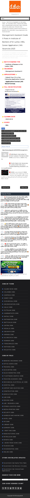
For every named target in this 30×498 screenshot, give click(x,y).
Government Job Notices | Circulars (15, 466)
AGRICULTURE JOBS (10, 394)
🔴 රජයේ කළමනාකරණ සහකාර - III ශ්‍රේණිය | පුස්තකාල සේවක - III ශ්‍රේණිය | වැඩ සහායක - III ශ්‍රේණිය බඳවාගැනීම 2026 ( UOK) (14, 245)
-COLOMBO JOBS (9, 292)
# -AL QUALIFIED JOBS (7, 133)
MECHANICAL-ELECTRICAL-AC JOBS (16, 382)
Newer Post (5, 187)
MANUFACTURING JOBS (11, 433)
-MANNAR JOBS (9, 340)
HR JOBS (7, 421)
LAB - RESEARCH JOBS (11, 403)
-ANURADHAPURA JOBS (12, 304)
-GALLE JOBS (8, 307)
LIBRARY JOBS (8, 424)
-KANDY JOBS (8, 298)
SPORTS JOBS (8, 439)
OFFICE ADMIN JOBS (11, 364)
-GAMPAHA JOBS (9, 295)
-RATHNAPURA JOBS (10, 319)
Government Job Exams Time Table (15, 463)
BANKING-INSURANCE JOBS (13, 361)
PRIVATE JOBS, (14, 57)
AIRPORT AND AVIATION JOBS (14, 388)
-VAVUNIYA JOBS (9, 331)
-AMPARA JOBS (9, 334)
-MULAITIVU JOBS (10, 349)
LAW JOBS (7, 397)
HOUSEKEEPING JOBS (11, 449)
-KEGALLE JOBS (9, 328)
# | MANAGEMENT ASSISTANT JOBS (11, 138)
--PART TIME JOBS (10, 430)
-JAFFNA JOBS (8, 325)
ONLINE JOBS (8, 452)
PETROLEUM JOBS (10, 436)
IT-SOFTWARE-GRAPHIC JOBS (13, 376)
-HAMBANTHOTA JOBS (11, 313)
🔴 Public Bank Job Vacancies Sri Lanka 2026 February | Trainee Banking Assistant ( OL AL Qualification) (14, 165)
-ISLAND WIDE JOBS (10, 289)
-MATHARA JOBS (9, 346)
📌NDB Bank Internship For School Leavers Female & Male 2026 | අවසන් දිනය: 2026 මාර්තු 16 (15, 157)
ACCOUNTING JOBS (10, 370)
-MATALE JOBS (8, 316)
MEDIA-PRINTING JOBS (11, 409)
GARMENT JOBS (9, 427)
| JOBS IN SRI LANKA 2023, (19, 54)
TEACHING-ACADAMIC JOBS (13, 379)
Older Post (24, 187)
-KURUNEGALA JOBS (10, 301)
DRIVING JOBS (8, 400)
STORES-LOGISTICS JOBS (12, 406)
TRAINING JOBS (9, 367)
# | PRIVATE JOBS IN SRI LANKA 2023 (11, 140)
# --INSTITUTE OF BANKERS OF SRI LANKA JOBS (14, 131)
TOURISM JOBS (9, 446)
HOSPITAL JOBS (9, 385)
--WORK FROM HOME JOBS (13, 443)
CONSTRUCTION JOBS (11, 391)
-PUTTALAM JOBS (9, 310)
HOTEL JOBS (8, 418)
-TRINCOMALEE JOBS (11, 343)
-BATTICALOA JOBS (10, 322)
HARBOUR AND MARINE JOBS (14, 415)
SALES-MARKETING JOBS (12, 373)
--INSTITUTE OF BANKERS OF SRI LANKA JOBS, (15, 53)
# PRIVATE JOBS (6, 143)
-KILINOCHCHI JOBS (10, 337)
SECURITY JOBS (9, 412)
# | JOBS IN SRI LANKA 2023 (9, 135)
